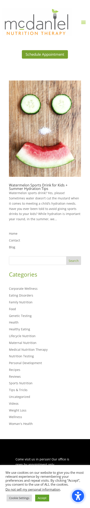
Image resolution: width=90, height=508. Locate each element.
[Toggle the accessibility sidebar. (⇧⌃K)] (78, 496)
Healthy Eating (19, 329)
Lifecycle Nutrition (22, 336)
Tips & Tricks (18, 390)
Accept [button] (42, 498)
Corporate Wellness (23, 288)
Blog (12, 247)
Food (12, 309)
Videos (14, 403)
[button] (83, 22)
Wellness (15, 417)
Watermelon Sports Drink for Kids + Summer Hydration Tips (38, 187)
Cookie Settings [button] (19, 498)
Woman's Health (21, 424)
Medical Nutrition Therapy (28, 349)
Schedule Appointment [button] (45, 54)
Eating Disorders (21, 295)
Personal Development (25, 363)
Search (74, 261)
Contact (14, 240)
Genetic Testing (20, 316)
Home (13, 233)
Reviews (15, 376)
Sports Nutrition (21, 383)
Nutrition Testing (21, 356)
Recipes (14, 370)
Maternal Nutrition (22, 343)
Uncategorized (19, 397)
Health (14, 322)
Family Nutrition (21, 302)
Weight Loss (17, 410)
